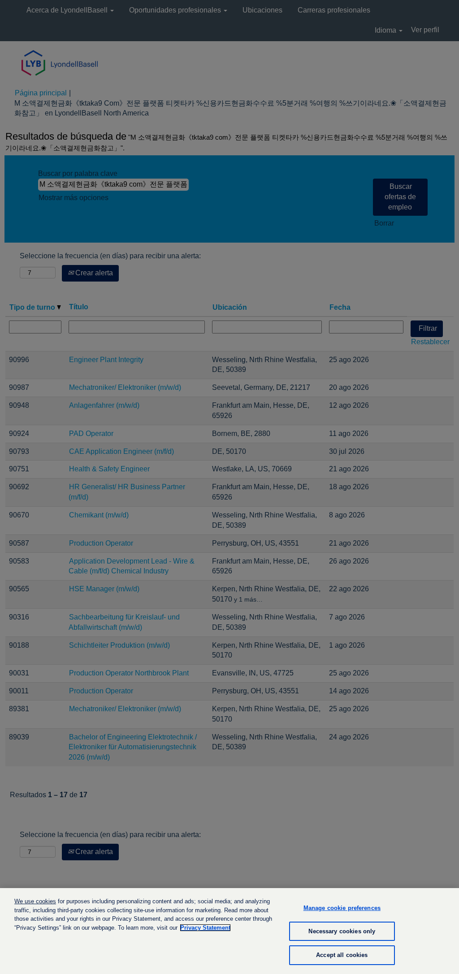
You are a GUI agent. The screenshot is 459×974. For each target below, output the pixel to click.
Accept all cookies (342, 955)
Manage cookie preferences (342, 908)
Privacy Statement (205, 927)
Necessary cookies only (341, 931)
